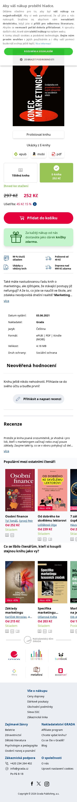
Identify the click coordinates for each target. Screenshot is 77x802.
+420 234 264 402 (21, 763)
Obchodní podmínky (40, 706)
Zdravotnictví (13, 735)
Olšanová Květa (47, 617)
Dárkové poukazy (37, 701)
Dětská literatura (15, 740)
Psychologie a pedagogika (21, 745)
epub (23, 154)
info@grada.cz (19, 768)
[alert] (38, 33)
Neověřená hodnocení (31, 365)
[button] (38, 59)
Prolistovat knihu (39, 134)
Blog (44, 745)
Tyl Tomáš (11, 520)
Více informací (43, 43)
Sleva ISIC (33, 712)
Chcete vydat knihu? (54, 735)
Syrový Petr (26, 520)
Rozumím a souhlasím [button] (38, 51)
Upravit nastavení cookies (57, 768)
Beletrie (10, 730)
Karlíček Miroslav (16, 617)
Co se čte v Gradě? (52, 740)
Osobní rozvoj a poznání (20, 750)
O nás (45, 763)
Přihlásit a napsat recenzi (42, 399)
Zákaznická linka (37, 717)
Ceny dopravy (35, 696)
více (6, 301)
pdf (59, 154)
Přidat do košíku (42, 217)
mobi (41, 154)
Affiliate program (52, 730)
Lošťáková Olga (47, 525)
